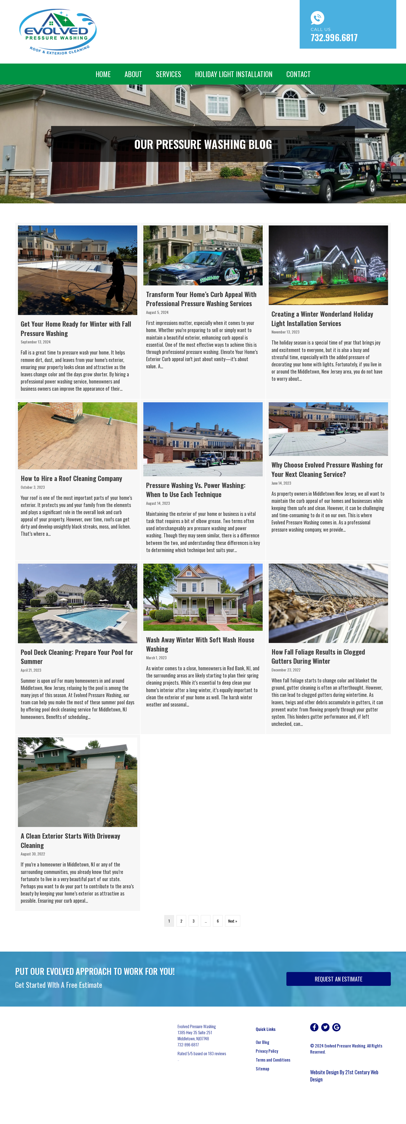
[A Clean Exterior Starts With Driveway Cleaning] (77, 823)
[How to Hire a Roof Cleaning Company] (77, 480)
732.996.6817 (334, 37)
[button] (314, 1027)
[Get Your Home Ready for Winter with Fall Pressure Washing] (77, 311)
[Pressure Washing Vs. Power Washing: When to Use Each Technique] (203, 480)
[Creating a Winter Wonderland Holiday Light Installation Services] (328, 311)
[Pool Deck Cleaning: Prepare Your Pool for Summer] (77, 647)
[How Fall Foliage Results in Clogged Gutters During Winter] (328, 647)
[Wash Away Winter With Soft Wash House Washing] (203, 647)
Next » (232, 921)
